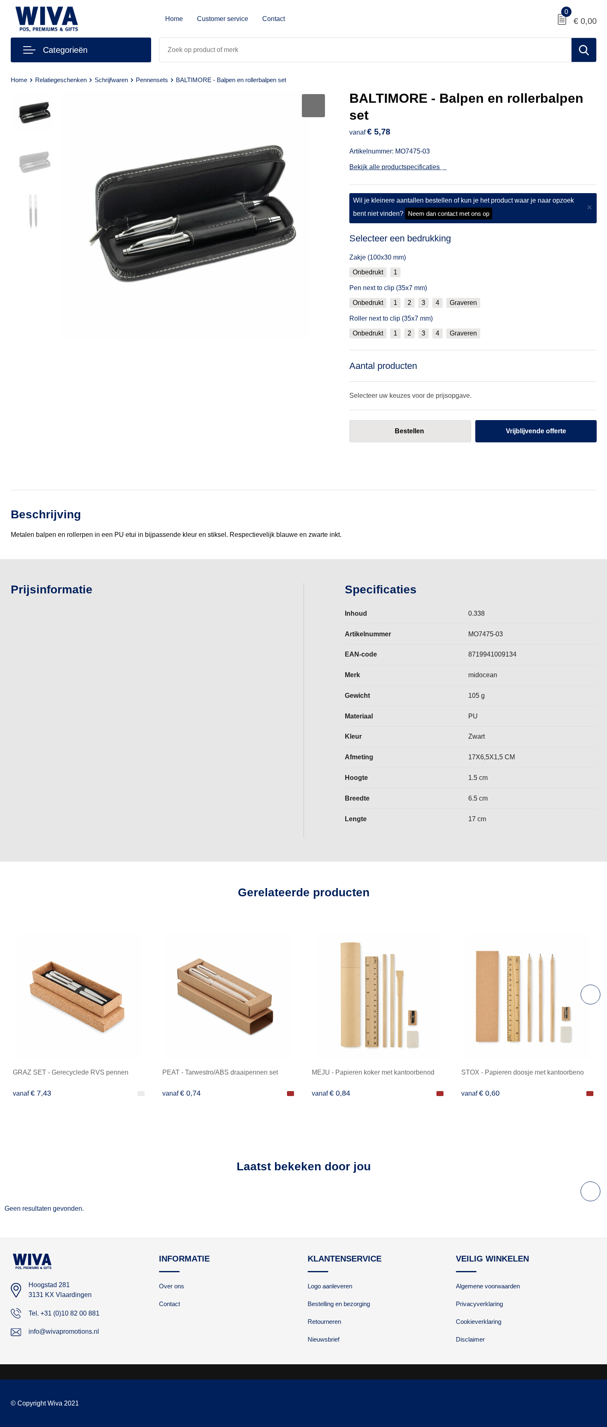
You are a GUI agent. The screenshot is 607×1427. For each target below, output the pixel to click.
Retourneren (324, 1321)
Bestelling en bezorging (339, 1303)
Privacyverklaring (479, 1303)
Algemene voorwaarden (488, 1286)
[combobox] (365, 50)
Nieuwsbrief (323, 1339)
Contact (273, 18)
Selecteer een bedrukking (400, 238)
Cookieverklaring (478, 1321)
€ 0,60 (480, 1093)
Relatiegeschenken (61, 79)
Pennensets (152, 79)
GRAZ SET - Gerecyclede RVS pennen (70, 1072)
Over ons (171, 1286)
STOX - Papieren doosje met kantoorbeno (522, 1072)
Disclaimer (470, 1339)
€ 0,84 (331, 1093)
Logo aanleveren (330, 1286)
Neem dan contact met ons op (448, 213)
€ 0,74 (181, 1093)
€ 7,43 (32, 1093)
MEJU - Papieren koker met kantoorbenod (373, 1072)
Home (174, 18)
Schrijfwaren (111, 79)
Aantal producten (383, 366)
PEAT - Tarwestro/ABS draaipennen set (220, 1072)
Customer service (222, 18)
